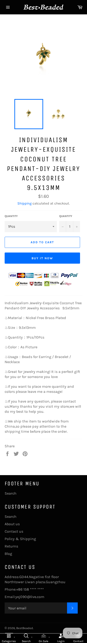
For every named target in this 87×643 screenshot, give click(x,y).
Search (10, 493)
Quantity (11, 216)
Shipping (24, 203)
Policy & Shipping (20, 539)
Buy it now (42, 258)
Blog (8, 553)
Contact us (14, 531)
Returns (11, 546)
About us (12, 524)
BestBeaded (24, 628)
